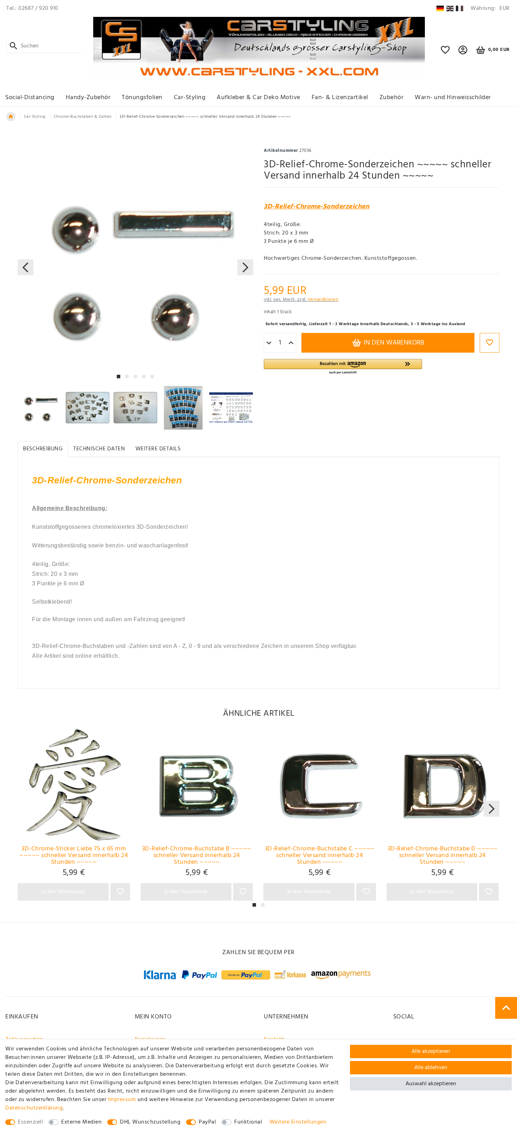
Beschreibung (43, 449)
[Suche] (13, 46)
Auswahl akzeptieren (431, 1083)
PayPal (207, 1122)
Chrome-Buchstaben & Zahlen (82, 116)
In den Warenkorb (393, 342)
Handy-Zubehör (88, 97)
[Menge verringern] (269, 343)
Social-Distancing (30, 97)
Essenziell (30, 1122)
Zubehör (391, 97)
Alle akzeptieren (430, 1051)
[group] (74, 785)
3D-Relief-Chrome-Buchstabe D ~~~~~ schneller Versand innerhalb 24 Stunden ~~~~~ (443, 855)
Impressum (122, 1099)
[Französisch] (459, 8)
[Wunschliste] (445, 53)
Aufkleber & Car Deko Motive (258, 97)
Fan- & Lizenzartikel (340, 97)
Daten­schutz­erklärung (34, 1108)
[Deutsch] (440, 8)
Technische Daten (99, 449)
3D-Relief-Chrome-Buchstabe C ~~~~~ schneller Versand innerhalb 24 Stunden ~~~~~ (320, 855)
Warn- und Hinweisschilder (453, 97)
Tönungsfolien (142, 97)
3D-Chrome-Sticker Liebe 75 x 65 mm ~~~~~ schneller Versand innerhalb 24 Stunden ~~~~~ (73, 855)
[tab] (43, 449)
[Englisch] (450, 8)
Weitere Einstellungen (298, 1122)
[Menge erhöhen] (291, 343)
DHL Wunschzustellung (150, 1122)
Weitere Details (158, 449)
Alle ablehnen (430, 1067)
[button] (463, 53)
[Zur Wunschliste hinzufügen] (489, 343)
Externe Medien (81, 1122)
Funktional (248, 1122)
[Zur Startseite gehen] (10, 116)
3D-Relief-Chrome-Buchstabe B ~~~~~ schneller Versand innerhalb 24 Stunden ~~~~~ (196, 855)
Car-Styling (190, 97)
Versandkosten (323, 299)
